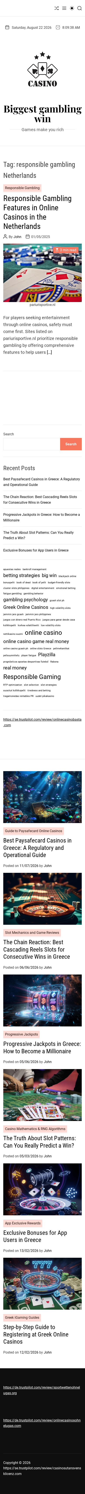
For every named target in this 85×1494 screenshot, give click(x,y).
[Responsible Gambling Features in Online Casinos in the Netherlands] (42, 273)
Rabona (54, 661)
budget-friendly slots (59, 582)
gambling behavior (33, 593)
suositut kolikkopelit (14, 690)
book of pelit (39, 582)
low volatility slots (51, 625)
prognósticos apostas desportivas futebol (25, 661)
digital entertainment (42, 588)
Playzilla (46, 654)
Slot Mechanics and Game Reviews (32, 933)
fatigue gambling (12, 593)
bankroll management (34, 569)
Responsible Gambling (22, 188)
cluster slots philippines (16, 588)
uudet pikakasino (45, 696)
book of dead (24, 582)
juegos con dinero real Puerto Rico (22, 619)
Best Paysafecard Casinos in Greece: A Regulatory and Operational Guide (37, 848)
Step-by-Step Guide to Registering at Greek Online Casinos (35, 1334)
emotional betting (65, 588)
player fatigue (28, 655)
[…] (49, 352)
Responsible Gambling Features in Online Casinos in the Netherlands (37, 212)
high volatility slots (60, 608)
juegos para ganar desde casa (58, 619)
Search (8, 434)
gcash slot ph (57, 600)
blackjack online (67, 576)
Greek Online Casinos (25, 607)
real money (15, 668)
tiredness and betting (39, 690)
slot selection (31, 684)
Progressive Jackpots (21, 1034)
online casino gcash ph (15, 648)
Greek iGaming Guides (22, 1317)
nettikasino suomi (13, 634)
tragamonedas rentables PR (18, 696)
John (17, 237)
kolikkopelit (9, 625)
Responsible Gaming (32, 676)
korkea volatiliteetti (28, 625)
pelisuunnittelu (11, 655)
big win (49, 575)
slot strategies (49, 684)
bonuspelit (9, 582)
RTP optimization (12, 684)
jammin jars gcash (13, 614)
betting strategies (21, 575)
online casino (43, 632)
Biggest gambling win (42, 113)
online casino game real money (36, 641)
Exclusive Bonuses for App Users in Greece (35, 550)
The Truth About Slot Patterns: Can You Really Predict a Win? (39, 1142)
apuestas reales (12, 569)
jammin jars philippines (38, 614)
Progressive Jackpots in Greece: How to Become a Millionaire (42, 1047)
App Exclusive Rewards (23, 1223)
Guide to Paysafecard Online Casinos (33, 831)
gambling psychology (25, 599)
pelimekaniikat (61, 648)
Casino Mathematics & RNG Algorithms (35, 1129)
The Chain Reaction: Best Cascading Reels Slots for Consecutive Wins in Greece (36, 949)
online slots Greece (40, 648)
